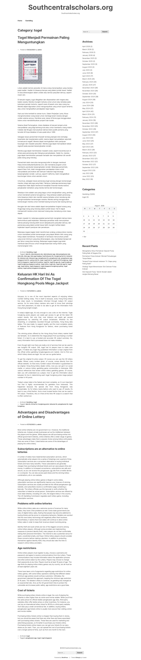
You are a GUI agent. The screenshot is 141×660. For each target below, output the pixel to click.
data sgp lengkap (36, 256)
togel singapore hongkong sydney (52, 266)
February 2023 (87, 153)
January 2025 (87, 85)
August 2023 (87, 135)
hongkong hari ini (60, 256)
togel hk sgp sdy (55, 262)
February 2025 (87, 82)
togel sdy (52, 264)
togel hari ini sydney (36, 262)
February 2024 (87, 117)
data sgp (27, 256)
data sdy (20, 256)
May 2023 (86, 144)
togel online (45, 264)
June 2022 (86, 176)
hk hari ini (34, 404)
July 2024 (86, 103)
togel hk (46, 262)
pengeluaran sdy (54, 258)
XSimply (77, 657)
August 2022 (87, 170)
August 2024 (87, 100)
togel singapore (35, 266)
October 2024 (87, 94)
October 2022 (87, 164)
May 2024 (86, 108)
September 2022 (88, 167)
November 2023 (88, 126)
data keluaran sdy (37, 254)
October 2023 (87, 129)
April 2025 (86, 76)
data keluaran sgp (49, 254)
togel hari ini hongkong (60, 260)
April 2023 (86, 147)
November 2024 (88, 91)
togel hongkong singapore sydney (29, 264)
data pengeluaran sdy (63, 254)
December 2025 (88, 58)
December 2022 (88, 159)
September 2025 (88, 64)
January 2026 (87, 55)
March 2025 (86, 79)
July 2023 (86, 138)
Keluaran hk (22, 296)
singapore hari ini (23, 260)
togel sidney (25, 266)
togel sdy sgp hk (61, 264)
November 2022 (88, 162)
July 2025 (86, 70)
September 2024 (88, 97)
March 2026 (86, 49)
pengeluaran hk (43, 258)
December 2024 (88, 88)
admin (40, 50)
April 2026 (86, 46)
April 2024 (86, 111)
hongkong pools (43, 404)
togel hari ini (48, 260)
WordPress (65, 657)
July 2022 (86, 173)
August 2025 (87, 67)
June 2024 (86, 105)
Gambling (29, 21)
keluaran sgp (33, 258)
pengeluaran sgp (66, 258)
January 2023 (87, 156)
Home (20, 21)
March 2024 (86, 114)
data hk (28, 254)
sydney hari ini (34, 260)
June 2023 (86, 141)
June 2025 (86, 73)
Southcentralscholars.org (70, 7)
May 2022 (86, 179)
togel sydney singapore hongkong (34, 268)
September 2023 (88, 132)
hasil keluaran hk (48, 256)
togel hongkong (66, 262)
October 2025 (87, 61)
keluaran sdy (24, 258)
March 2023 (86, 150)
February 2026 (87, 52)
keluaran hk (53, 404)
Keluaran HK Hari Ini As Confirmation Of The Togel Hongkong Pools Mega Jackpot (43, 278)
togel (33, 100)
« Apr (84, 237)
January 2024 (87, 120)
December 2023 (88, 123)
